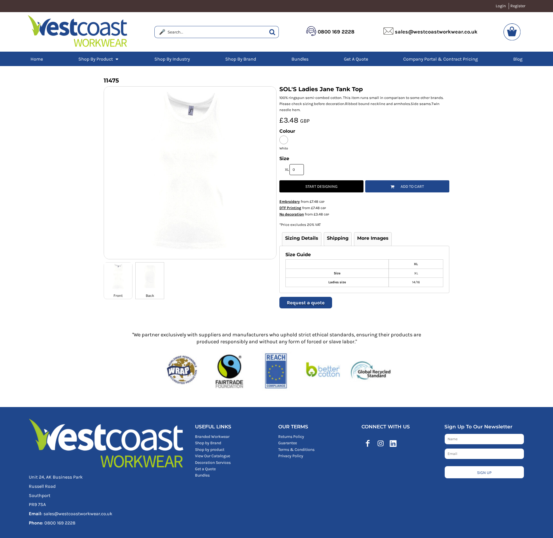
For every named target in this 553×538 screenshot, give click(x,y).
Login (501, 5)
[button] (98, 59)
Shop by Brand (208, 442)
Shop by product (209, 449)
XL (287, 169)
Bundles (202, 475)
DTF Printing (290, 208)
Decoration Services (213, 462)
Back (150, 295)
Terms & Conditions (296, 449)
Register (517, 5)
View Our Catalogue (212, 455)
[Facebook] (368, 443)
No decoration (291, 214)
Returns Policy (291, 436)
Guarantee (287, 442)
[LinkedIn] (393, 443)
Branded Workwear (212, 436)
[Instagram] (380, 443)
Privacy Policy (290, 455)
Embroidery (289, 201)
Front (118, 295)
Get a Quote (205, 468)
